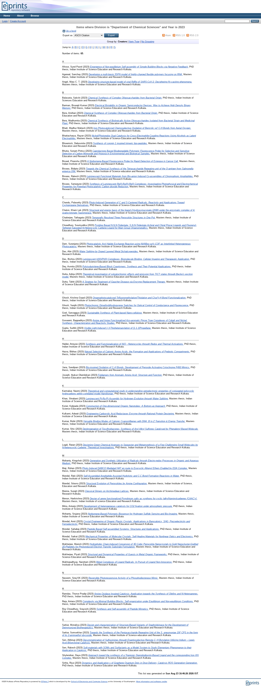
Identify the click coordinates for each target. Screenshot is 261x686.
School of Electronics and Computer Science (89, 681)
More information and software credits (151, 681)
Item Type (134, 41)
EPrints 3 (45, 681)
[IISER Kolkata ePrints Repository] (15, 12)
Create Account (18, 21)
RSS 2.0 (194, 35)
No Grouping (147, 41)
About (20, 15)
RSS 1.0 (180, 35)
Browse (35, 15)
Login (5, 21)
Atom (168, 35)
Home (7, 15)
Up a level (71, 31)
